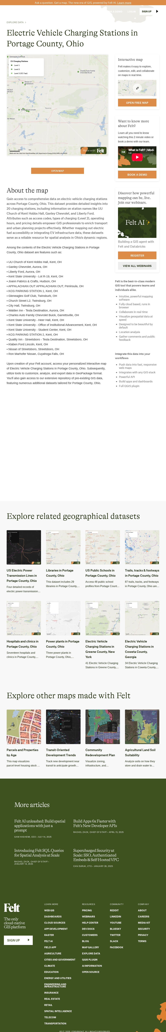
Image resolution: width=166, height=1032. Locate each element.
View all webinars (137, 265)
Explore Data (15, 22)
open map (57, 170)
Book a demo (137, 174)
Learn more (124, 2)
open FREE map (137, 102)
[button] (32, 11)
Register (137, 255)
